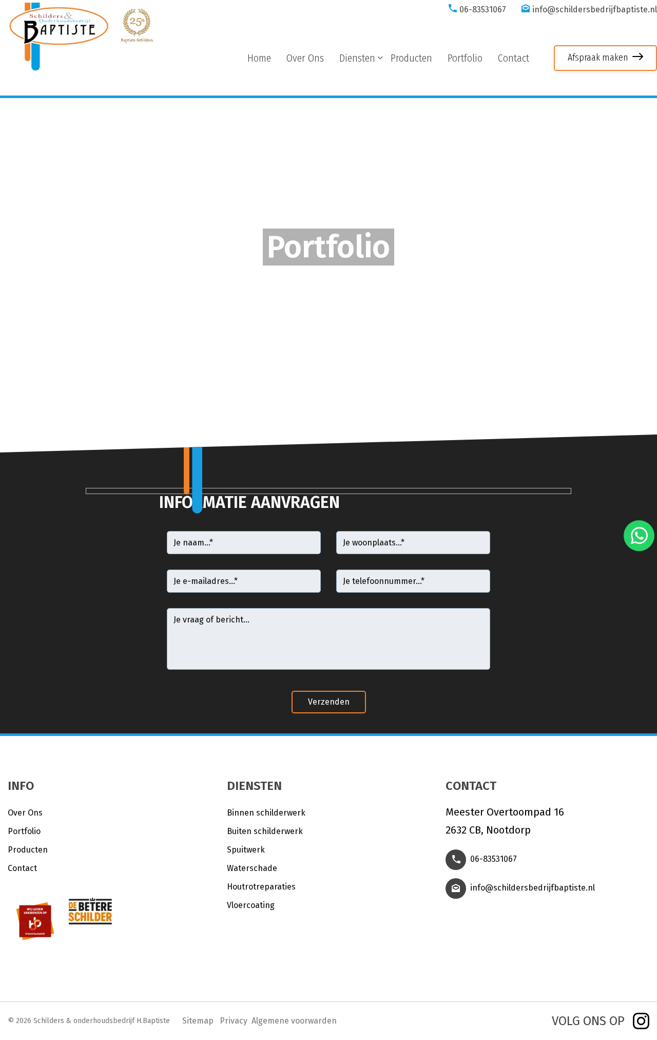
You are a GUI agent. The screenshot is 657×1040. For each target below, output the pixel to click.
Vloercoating (251, 905)
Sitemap (198, 1021)
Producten (28, 850)
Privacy (233, 1021)
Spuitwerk (246, 850)
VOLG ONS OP (588, 1021)
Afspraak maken (598, 57)
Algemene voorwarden (294, 1021)
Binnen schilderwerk (266, 813)
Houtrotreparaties (261, 887)
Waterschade (252, 868)
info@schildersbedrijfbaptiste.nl (594, 9)
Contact (22, 868)
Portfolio (24, 831)
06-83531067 (482, 9)
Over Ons (25, 813)
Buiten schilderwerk (265, 831)
